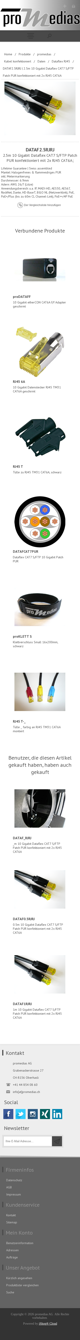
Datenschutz (14, 1180)
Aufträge (12, 1257)
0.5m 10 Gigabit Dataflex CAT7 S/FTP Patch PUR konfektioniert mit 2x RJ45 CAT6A (38, 926)
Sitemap (11, 1222)
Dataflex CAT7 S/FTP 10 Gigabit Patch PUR (38, 556)
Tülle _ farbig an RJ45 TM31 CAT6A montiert (36, 726)
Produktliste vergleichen (22, 1285)
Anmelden (73, 6)
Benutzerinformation (19, 1243)
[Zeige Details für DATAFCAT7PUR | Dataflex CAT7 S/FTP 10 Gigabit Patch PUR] (40, 522)
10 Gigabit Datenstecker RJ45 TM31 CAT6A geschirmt (37, 386)
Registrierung (65, 6)
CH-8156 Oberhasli (26, 1078)
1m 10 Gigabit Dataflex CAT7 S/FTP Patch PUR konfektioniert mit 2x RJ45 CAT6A (37, 1011)
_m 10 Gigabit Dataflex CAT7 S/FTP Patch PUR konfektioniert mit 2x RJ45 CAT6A (37, 845)
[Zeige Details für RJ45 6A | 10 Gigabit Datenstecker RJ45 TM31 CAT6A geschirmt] (40, 352)
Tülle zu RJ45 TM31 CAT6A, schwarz (37, 469)
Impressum (13, 1194)
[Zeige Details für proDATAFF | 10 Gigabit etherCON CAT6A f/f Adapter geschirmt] (40, 267)
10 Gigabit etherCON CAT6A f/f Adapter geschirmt (39, 301)
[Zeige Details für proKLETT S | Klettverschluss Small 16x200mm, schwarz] (40, 607)
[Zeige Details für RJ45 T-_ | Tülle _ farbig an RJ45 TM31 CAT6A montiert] (40, 692)
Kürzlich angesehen (19, 1278)
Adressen (12, 1250)
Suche (10, 1292)
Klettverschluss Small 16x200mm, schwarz (35, 641)
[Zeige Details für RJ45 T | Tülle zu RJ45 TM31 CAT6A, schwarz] (40, 437)
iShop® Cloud (48, 1323)
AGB (9, 1187)
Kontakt (11, 1215)
